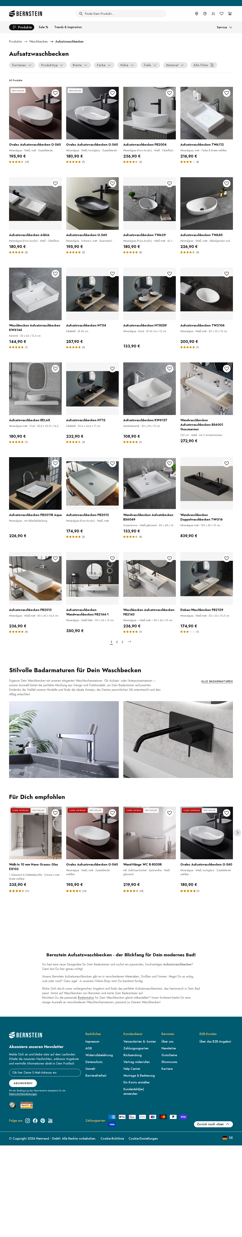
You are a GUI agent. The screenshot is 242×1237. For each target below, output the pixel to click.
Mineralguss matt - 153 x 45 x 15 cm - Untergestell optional (201, 527)
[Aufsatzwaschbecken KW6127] (149, 388)
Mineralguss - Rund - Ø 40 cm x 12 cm (144, 331)
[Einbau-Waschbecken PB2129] (206, 578)
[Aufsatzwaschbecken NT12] (92, 388)
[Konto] (213, 14)
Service (222, 27)
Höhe (124, 65)
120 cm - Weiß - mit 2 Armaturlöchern (201, 435)
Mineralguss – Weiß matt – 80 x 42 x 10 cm (147, 620)
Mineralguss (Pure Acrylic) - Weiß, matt (87, 521)
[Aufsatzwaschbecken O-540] (92, 203)
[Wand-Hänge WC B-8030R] (149, 833)
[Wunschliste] (222, 14)
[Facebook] (35, 1120)
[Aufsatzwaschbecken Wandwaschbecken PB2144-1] (92, 578)
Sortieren (19, 65)
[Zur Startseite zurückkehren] (25, 13)
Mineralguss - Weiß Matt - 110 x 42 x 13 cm (90, 620)
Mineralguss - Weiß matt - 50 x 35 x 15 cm (203, 331)
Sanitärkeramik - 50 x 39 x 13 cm (141, 426)
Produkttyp (49, 65)
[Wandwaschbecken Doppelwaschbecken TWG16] (206, 483)
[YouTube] (50, 1120)
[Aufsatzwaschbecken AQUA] (35, 203)
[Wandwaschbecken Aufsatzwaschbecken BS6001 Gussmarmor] (206, 388)
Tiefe (147, 65)
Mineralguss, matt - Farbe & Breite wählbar (203, 150)
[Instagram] (27, 1120)
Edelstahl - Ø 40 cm (77, 331)
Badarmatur (86, 997)
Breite (77, 65)
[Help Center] (205, 14)
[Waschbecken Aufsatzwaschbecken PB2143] (149, 578)
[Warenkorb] (230, 14)
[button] (17, 891)
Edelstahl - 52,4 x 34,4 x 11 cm (83, 426)
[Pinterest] (42, 1120)
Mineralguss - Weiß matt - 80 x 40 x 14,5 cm (33, 616)
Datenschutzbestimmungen (23, 1094)
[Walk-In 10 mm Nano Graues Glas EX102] (35, 833)
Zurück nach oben (210, 1124)
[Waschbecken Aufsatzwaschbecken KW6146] (35, 294)
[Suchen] (81, 13)
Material (172, 65)
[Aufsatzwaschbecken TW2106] (206, 294)
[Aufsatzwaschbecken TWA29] (149, 203)
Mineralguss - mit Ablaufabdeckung (28, 521)
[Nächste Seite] (129, 641)
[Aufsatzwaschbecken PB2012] (92, 483)
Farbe (101, 65)
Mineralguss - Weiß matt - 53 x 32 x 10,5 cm (204, 616)
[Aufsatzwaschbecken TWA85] (206, 203)
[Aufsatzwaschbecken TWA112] (206, 113)
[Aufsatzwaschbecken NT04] (92, 294)
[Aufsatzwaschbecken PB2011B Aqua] (35, 483)
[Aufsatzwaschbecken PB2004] (149, 113)
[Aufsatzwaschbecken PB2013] (35, 578)
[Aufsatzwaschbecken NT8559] (149, 294)
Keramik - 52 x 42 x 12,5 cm (25, 336)
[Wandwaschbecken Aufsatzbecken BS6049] (149, 483)
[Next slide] (237, 832)
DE (231, 1138)
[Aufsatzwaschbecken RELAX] (35, 388)
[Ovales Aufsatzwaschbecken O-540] (35, 113)
